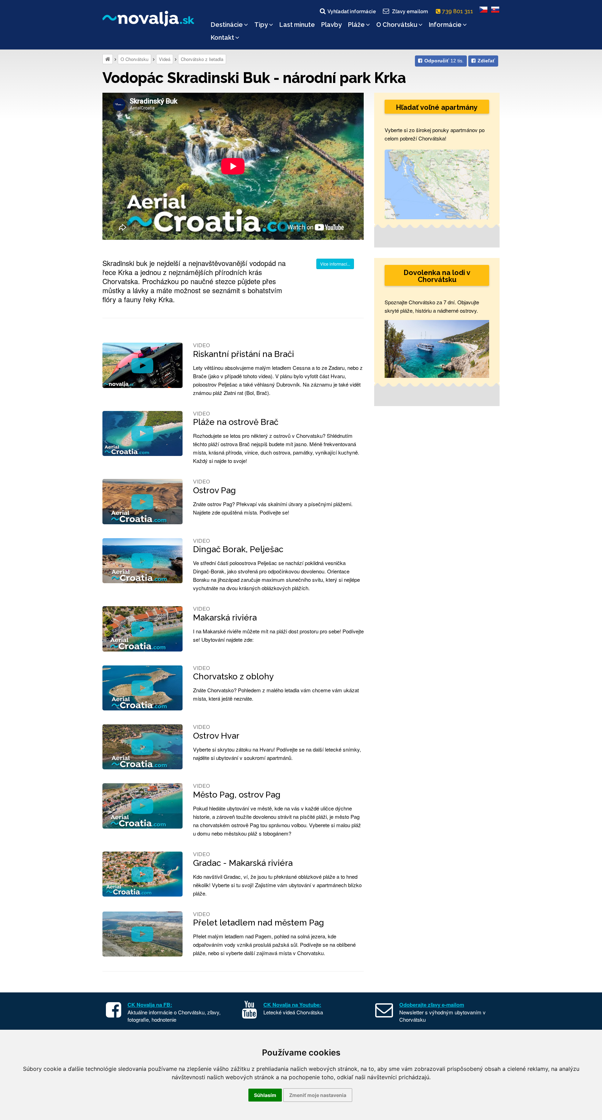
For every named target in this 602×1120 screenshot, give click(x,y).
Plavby (331, 24)
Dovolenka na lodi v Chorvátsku (437, 276)
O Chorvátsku (396, 24)
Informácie (445, 24)
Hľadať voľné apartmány (437, 107)
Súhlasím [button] (265, 1095)
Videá (164, 59)
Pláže (356, 24)
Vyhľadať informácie (351, 11)
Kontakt (222, 37)
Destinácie (227, 24)
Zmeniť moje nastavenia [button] (317, 1095)
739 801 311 (458, 11)
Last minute (297, 24)
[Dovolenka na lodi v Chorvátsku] (437, 348)
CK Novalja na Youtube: (292, 1004)
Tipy (261, 24)
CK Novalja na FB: (150, 1004)
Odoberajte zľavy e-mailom (431, 1004)
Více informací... (335, 264)
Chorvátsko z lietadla (202, 59)
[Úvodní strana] (107, 59)
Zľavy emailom (410, 11)
